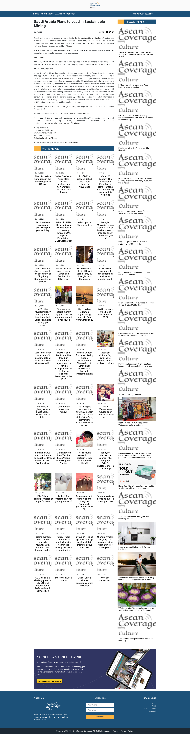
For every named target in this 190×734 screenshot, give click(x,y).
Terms (115, 731)
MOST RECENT (47, 14)
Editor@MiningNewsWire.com (46, 138)
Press (154, 706)
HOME (36, 14)
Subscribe (100, 717)
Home (153, 703)
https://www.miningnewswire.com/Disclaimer (61, 123)
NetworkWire (67, 78)
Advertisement (150, 708)
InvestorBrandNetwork (69, 142)
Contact (152, 711)
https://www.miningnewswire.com (76, 113)
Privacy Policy (127, 731)
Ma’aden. (69, 46)
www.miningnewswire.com (45, 133)
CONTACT (70, 14)
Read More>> (39, 57)
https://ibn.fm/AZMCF (101, 64)
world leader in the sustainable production (82, 38)
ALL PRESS (60, 14)
